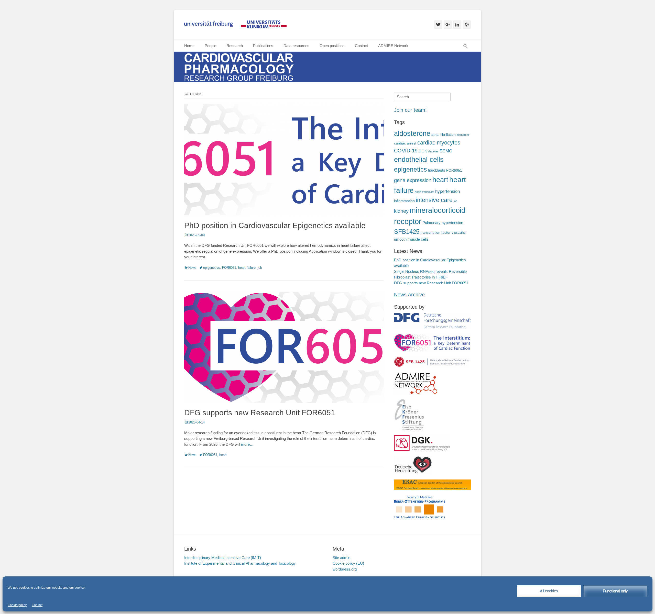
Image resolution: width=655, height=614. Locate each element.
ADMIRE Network (393, 45)
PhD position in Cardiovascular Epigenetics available (275, 225)
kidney (401, 211)
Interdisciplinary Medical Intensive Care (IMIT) (222, 557)
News (192, 268)
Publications (263, 45)
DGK (423, 151)
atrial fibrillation (443, 135)
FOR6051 (229, 268)
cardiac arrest (405, 143)
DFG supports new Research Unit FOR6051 (259, 412)
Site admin (341, 557)
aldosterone (412, 133)
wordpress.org (345, 569)
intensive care (434, 200)
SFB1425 (406, 231)
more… (247, 444)
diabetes (433, 151)
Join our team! (410, 110)
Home (189, 45)
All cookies (549, 591)
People (210, 45)
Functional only (615, 591)
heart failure (247, 268)
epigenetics (211, 268)
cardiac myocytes (438, 142)
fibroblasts (436, 170)
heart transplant (424, 191)
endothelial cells (419, 159)
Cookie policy (17, 605)
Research (234, 45)
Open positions (332, 45)
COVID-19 (406, 150)
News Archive (409, 294)
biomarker (463, 134)
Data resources (296, 45)
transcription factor (435, 233)
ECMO (446, 151)
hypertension (447, 191)
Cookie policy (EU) (348, 563)
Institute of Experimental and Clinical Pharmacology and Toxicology (240, 563)
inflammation (404, 201)
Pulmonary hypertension (442, 222)
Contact (37, 605)
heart (223, 455)
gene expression (412, 180)
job (260, 268)
